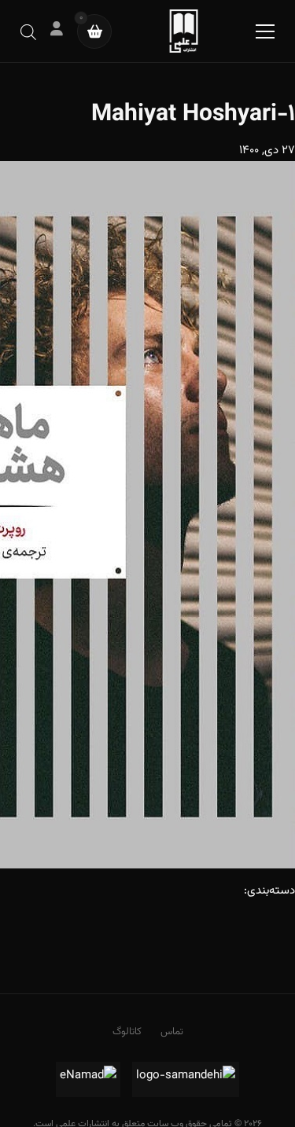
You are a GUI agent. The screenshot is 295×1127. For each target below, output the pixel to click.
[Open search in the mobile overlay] (28, 31)
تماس (171, 1032)
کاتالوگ (127, 1032)
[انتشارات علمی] (183, 31)
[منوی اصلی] (265, 31)
